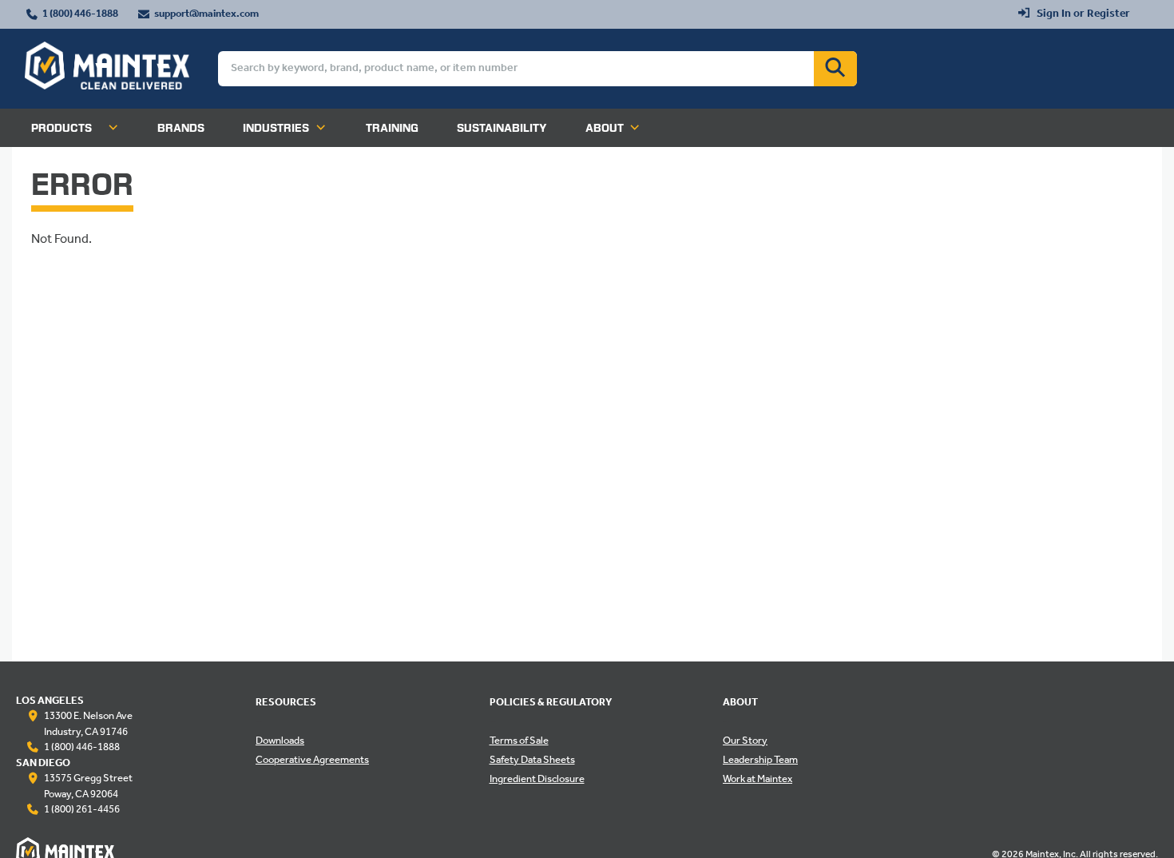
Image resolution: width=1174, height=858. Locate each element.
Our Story (745, 741)
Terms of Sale (519, 741)
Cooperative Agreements (312, 760)
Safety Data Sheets (532, 760)
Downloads (280, 741)
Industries (276, 127)
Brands (180, 127)
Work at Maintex (757, 779)
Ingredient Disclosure (537, 779)
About (604, 127)
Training (392, 127)
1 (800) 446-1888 (80, 14)
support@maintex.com (206, 14)
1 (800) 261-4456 (82, 810)
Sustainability (502, 127)
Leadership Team (760, 760)
